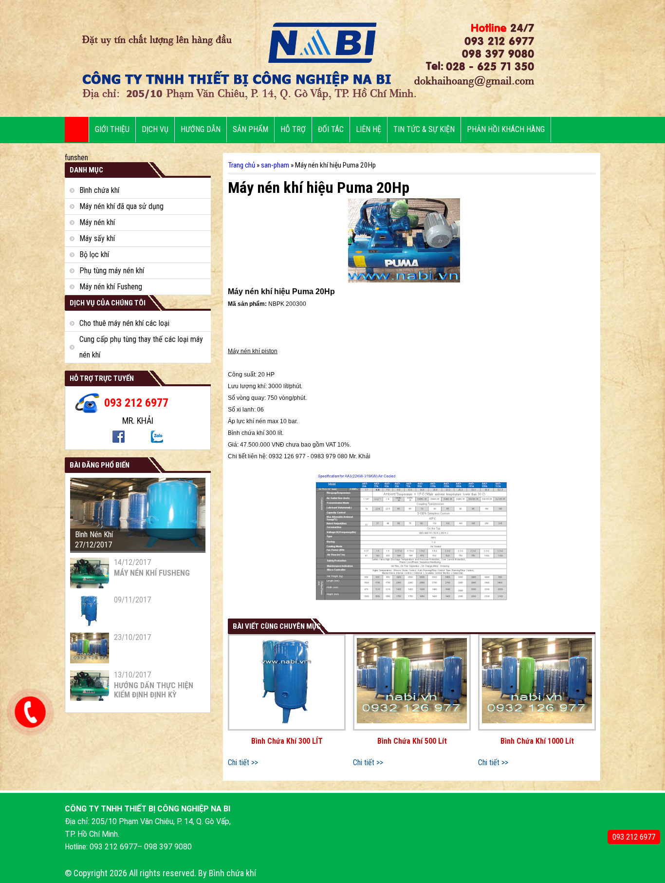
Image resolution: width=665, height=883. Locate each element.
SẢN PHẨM (250, 129)
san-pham (275, 165)
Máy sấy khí (97, 238)
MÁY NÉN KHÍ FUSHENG (152, 573)
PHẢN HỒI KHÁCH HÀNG (506, 129)
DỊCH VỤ (155, 129)
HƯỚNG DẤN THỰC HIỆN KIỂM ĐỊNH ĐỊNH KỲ (153, 690)
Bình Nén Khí (94, 534)
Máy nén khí (97, 222)
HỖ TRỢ (293, 129)
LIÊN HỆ (368, 129)
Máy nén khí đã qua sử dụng (121, 206)
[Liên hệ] (28, 719)
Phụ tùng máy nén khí (111, 270)
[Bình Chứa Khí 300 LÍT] (287, 682)
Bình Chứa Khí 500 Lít (412, 741)
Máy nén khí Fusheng (110, 286)
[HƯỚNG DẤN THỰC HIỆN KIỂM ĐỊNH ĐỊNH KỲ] (89, 698)
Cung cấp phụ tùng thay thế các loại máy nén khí (141, 347)
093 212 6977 (633, 837)
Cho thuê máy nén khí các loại (124, 323)
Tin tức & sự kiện (424, 129)
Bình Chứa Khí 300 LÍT (287, 741)
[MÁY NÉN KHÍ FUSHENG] (89, 585)
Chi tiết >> (243, 762)
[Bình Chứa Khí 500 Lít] (412, 682)
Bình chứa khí (99, 190)
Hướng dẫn (201, 129)
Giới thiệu (112, 129)
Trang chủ (241, 165)
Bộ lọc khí (94, 254)
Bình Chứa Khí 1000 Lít (537, 741)
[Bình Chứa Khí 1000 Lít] (537, 682)
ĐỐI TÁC (331, 129)
